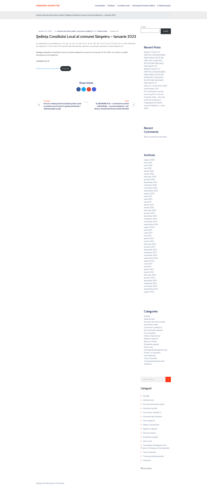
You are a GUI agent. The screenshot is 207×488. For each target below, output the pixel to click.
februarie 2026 (150, 176)
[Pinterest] (89, 89)
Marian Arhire (102, 31)
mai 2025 (147, 202)
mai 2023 (147, 266)
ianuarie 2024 (149, 247)
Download (65, 69)
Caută (143, 27)
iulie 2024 (148, 230)
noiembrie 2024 (150, 219)
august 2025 (149, 193)
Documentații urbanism (153, 330)
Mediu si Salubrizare (152, 336)
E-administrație (163, 6)
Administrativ (149, 319)
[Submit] (168, 379)
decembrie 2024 (150, 216)
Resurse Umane (150, 341)
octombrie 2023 (150, 255)
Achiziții (147, 316)
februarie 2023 (150, 275)
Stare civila (148, 347)
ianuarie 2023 (149, 278)
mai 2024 (147, 235)
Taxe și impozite (150, 358)
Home (38, 15)
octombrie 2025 (150, 188)
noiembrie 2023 (150, 252)
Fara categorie (150, 333)
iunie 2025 (148, 199)
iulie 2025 (148, 196)
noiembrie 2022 (150, 283)
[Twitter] (84, 89)
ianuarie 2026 (149, 179)
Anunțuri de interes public (53, 15)
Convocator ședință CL (85, 31)
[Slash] (86, 102)
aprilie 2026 (149, 171)
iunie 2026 (148, 165)
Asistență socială (151, 324)
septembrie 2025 (151, 191)
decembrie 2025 (150, 182)
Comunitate (99, 6)
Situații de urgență (151, 344)
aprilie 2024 (149, 238)
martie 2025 (149, 207)
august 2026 (149, 160)
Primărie (111, 6)
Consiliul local (123, 6)
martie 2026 (149, 174)
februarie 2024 (150, 244)
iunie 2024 (148, 233)
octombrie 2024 (150, 221)
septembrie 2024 (151, 224)
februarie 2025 (150, 210)
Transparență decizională (154, 361)
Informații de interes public (143, 6)
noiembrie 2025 (150, 185)
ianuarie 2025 (149, 213)
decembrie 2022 (150, 280)
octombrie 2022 (150, 286)
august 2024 (149, 227)
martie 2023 (149, 272)
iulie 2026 (148, 162)
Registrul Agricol (151, 338)
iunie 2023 (148, 264)
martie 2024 (149, 241)
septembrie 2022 (151, 289)
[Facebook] (78, 89)
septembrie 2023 (151, 258)
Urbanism (148, 364)
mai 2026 (147, 168)
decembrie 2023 (150, 249)
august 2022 (149, 292)
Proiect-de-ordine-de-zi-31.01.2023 (47, 69)
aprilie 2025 (149, 205)
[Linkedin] (94, 89)
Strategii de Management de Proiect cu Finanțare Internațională (155, 353)
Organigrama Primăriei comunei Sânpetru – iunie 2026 (154, 106)
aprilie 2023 (149, 269)
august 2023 (149, 261)
